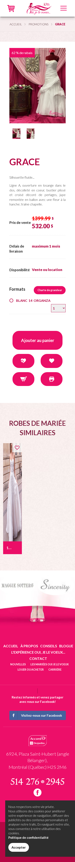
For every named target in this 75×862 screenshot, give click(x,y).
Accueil (16, 24)
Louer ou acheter (31, 669)
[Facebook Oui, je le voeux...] (37, 792)
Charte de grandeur (50, 290)
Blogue (66, 646)
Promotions (39, 24)
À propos (29, 646)
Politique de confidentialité (28, 837)
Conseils (48, 646)
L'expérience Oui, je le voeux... (38, 652)
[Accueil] (38, 8)
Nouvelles (18, 664)
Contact (38, 658)
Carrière (54, 669)
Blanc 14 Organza (33, 300)
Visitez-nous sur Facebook (41, 715)
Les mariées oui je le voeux (49, 664)
